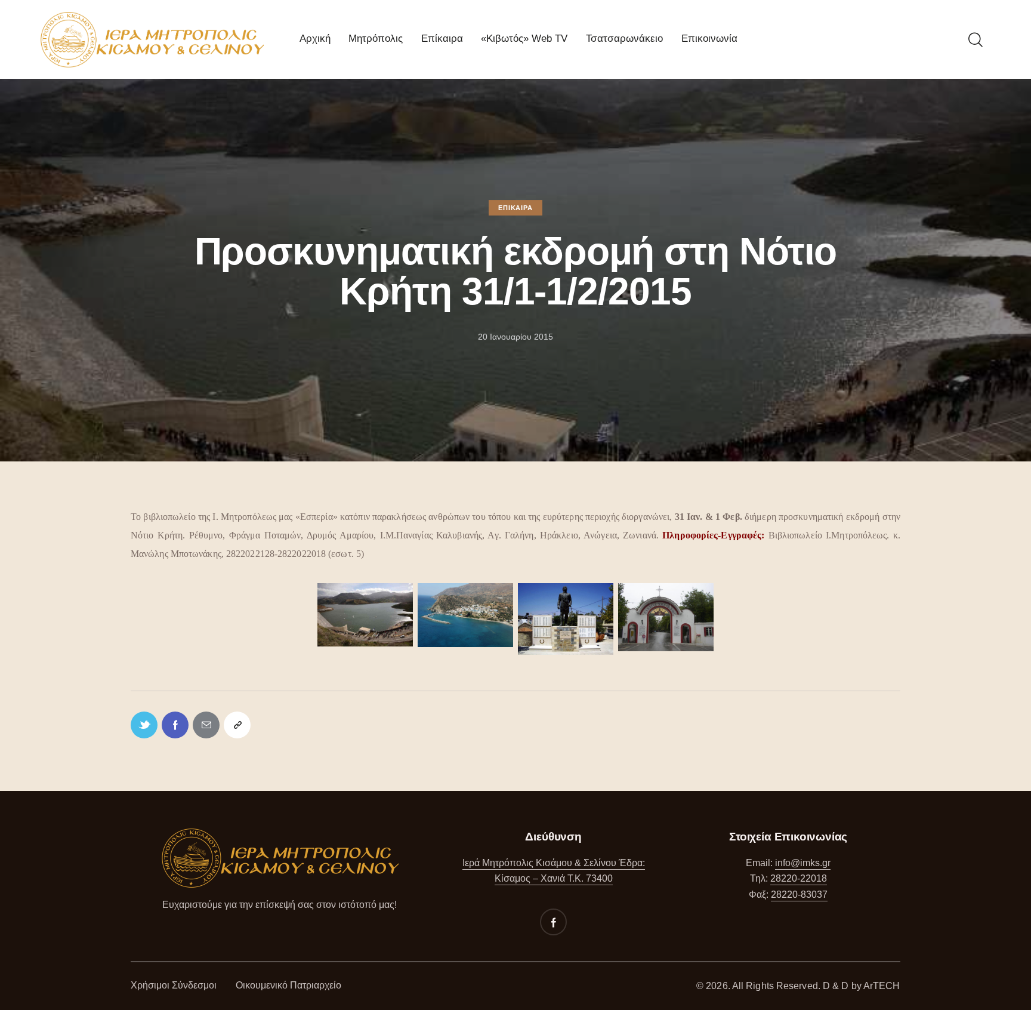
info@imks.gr (803, 863)
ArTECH (881, 986)
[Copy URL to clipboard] (237, 725)
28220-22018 (798, 878)
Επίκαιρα (515, 207)
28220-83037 (799, 894)
